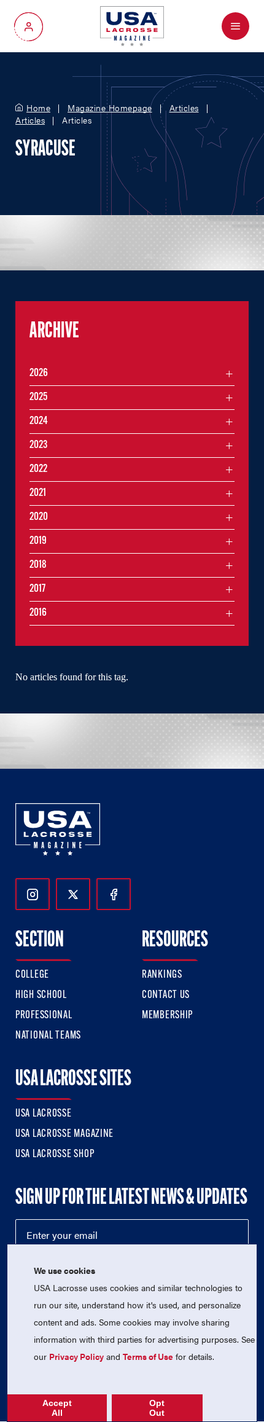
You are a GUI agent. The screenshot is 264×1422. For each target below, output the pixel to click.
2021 (37, 493)
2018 (38, 565)
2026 (38, 373)
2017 (37, 589)
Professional (43, 1015)
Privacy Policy (76, 1356)
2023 (38, 445)
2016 (38, 613)
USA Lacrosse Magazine (64, 1134)
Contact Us (166, 995)
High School (41, 995)
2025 (38, 397)
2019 (38, 541)
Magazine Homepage (110, 108)
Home (38, 108)
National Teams (48, 1036)
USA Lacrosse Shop (54, 1154)
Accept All (57, 1408)
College (32, 975)
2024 (38, 421)
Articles (184, 108)
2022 (38, 469)
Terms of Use (148, 1356)
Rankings (162, 975)
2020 (38, 517)
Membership (167, 1015)
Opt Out (157, 1408)
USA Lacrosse (43, 1114)
